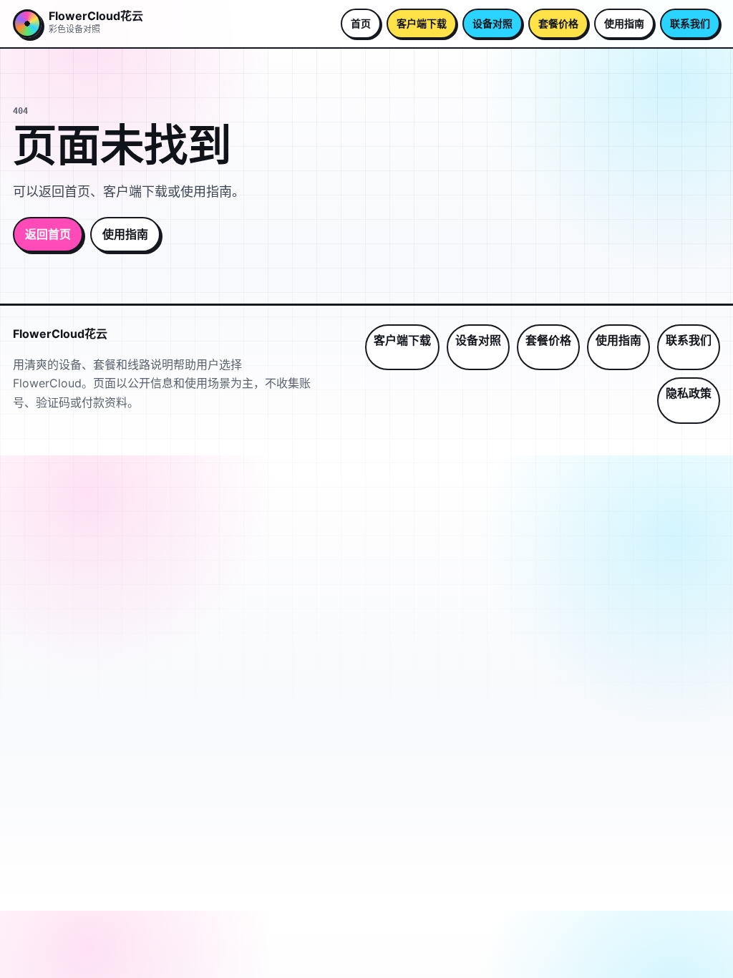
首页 (361, 23)
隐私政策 (689, 393)
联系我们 (690, 23)
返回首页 (48, 234)
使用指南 (624, 23)
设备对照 (492, 23)
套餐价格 (558, 23)
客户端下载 (422, 23)
